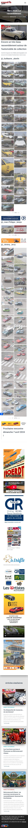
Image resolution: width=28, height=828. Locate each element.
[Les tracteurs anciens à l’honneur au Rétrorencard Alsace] (14, 736)
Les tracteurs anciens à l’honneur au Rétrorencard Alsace (13, 751)
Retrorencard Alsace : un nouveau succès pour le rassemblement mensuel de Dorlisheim (13, 795)
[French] (4, 826)
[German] (6, 826)
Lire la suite (6, 723)
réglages (24, 821)
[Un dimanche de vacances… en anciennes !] (14, 696)
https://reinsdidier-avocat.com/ (13, 522)
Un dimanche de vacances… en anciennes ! (13, 711)
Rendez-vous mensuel (9, 707)
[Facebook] (1, 414)
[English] (2, 826)
